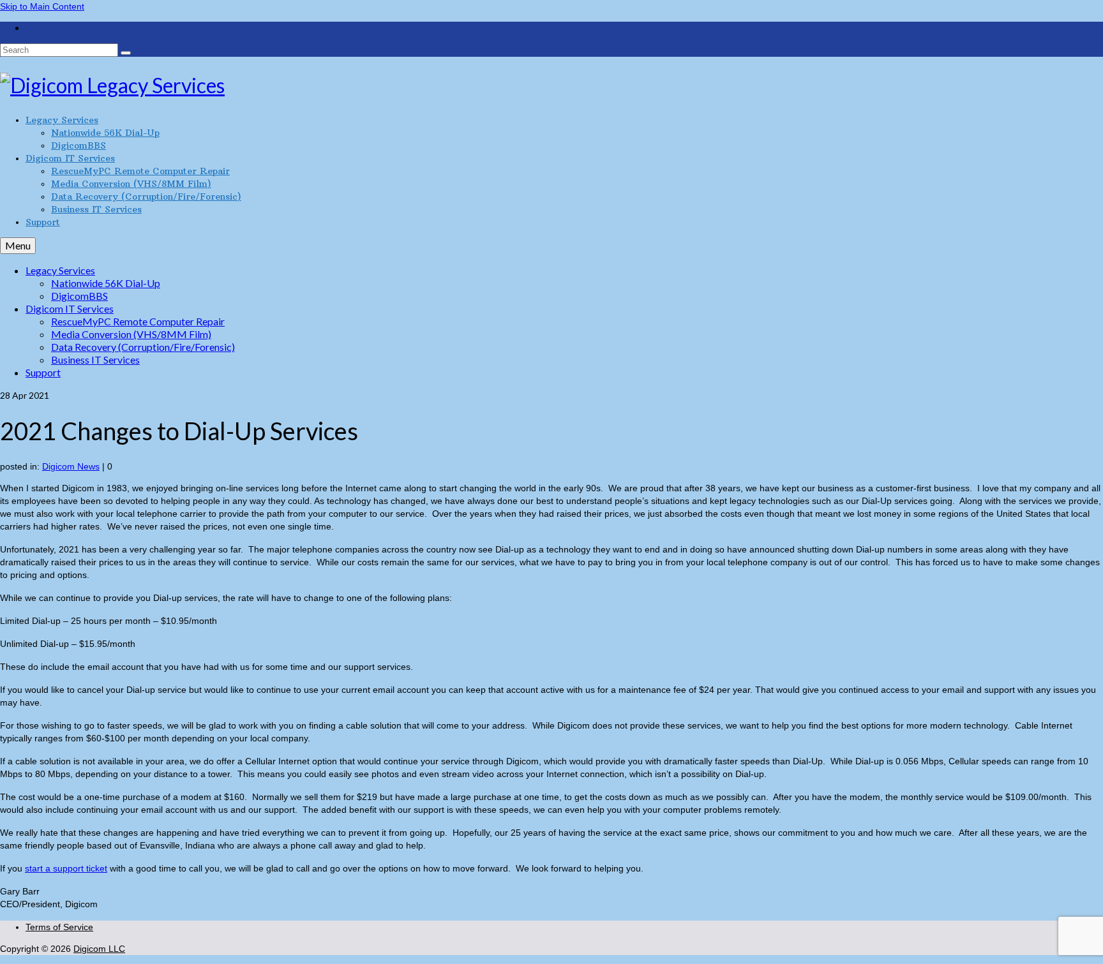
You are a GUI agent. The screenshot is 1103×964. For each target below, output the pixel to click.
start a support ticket (66, 868)
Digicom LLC (99, 949)
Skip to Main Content (42, 6)
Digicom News (71, 466)
